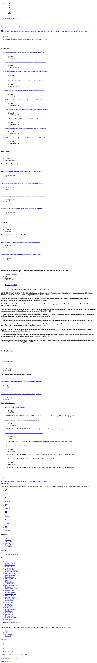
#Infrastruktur (9, 612)
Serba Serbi (73, 31)
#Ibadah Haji (8, 604)
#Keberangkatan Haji (11, 585)
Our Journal (8, 634)
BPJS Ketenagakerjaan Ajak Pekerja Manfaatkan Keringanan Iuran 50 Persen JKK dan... (25, 128)
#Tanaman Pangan (10, 594)
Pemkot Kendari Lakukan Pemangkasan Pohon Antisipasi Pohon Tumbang (21, 381)
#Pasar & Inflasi (9, 577)
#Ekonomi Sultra (10, 573)
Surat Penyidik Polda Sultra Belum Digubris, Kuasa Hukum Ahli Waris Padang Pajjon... (25, 90)
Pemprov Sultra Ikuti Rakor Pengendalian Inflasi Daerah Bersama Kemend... (21, 254)
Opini (78, 31)
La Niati (7, 260)
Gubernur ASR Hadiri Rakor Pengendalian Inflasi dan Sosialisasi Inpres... (20, 242)
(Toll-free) (12, 658)
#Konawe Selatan (10, 592)
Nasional (6, 31)
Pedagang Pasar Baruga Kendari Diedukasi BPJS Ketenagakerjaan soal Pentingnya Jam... (25, 61)
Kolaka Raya (42, 31)
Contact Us (8, 636)
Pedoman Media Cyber (11, 18)
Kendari (11, 31)
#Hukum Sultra (9, 582)
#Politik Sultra (9, 607)
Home (6, 36)
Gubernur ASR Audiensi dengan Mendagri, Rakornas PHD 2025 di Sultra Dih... (22, 171)
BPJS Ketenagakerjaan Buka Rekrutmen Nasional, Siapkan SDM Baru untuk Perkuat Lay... (26, 137)
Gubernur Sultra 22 (22, 481)
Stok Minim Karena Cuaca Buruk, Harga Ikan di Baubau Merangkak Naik (21, 394)
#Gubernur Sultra (10, 565)
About (6, 632)
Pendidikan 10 (33, 481)
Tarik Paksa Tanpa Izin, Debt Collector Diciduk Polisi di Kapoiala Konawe (22, 420)
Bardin (7, 399)
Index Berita (84, 31)
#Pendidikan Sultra (10, 609)
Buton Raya (18, 31)
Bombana (49, 31)
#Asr (6, 561)
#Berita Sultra (9, 606)
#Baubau (7, 580)
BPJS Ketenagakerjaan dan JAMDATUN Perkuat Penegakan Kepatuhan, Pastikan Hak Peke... (26, 71)
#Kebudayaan (9, 587)
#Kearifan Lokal (9, 590)
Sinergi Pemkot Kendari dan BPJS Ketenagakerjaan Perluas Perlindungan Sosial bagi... (25, 80)
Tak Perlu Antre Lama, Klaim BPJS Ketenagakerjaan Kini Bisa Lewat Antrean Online (24, 118)
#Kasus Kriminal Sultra (12, 571)
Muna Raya (34, 31)
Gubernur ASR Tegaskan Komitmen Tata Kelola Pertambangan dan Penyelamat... (23, 196)
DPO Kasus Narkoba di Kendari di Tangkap (15, 407)
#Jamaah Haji (9, 583)
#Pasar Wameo (9, 600)
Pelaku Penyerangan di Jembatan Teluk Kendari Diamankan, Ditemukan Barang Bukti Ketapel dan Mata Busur (30, 458)
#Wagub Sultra (9, 568)
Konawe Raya (26, 31)
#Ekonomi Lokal (10, 575)
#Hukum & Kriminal (11, 570)
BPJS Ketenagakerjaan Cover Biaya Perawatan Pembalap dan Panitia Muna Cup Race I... (25, 99)
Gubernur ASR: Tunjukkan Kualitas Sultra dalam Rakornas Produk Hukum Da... (22, 183)
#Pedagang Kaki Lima (11, 599)
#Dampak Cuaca (10, 597)
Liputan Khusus (64, 31)
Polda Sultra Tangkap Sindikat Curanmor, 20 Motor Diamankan (19, 445)
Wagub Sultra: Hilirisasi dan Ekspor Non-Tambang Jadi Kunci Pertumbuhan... (22, 208)
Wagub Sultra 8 (42, 481)
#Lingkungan (9, 614)
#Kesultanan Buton (10, 617)
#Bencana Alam (9, 595)
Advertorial (56, 31)
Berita (6, 38)
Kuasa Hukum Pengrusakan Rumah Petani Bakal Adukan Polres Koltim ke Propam (24, 433)
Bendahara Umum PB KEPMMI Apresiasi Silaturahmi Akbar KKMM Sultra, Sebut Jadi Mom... (26, 109)
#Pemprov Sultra (10, 563)
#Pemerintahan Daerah (11, 589)
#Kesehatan (8, 611)
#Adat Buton (8, 619)
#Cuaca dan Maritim (11, 578)
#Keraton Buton (9, 616)
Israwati (7, 177)
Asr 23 (3, 481)
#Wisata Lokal (9, 602)
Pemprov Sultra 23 (10, 481)
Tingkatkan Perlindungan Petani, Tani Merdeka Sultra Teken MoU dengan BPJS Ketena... (25, 52)
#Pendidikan (8, 566)
